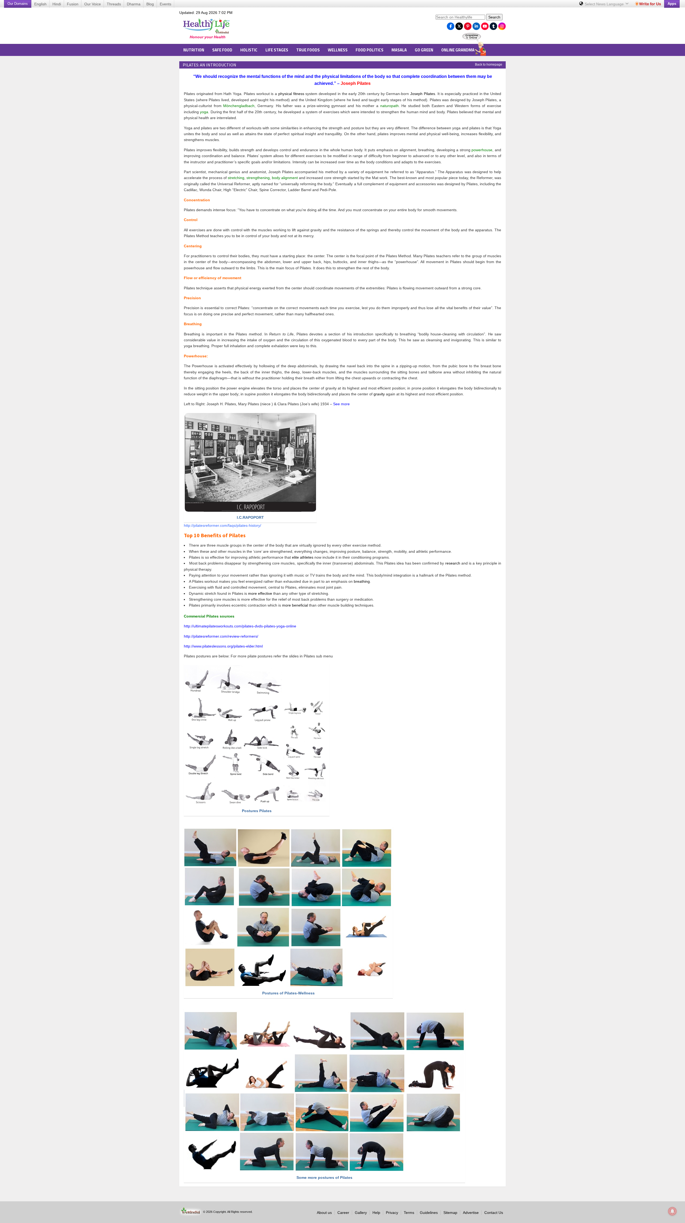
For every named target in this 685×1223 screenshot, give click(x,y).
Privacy (392, 1212)
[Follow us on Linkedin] (476, 25)
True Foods (308, 50)
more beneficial (295, 605)
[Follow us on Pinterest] (467, 25)
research (452, 563)
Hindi (56, 4)
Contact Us (493, 1212)
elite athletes (302, 557)
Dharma (133, 4)
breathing (362, 581)
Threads (114, 4)
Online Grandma (457, 50)
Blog (150, 4)
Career (343, 1212)
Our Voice (92, 4)
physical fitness (291, 94)
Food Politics (369, 50)
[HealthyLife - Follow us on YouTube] (485, 25)
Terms (409, 1212)
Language (605, 4)
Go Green (424, 50)
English (40, 4)
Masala (399, 50)
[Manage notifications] (672, 1211)
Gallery (361, 1212)
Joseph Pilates (422, 94)
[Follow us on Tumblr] (493, 25)
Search (494, 17)
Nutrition (193, 50)
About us (324, 1212)
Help (376, 1212)
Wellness (338, 50)
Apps (672, 4)
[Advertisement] (335, 27)
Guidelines (429, 1212)
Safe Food (222, 50)
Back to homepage (488, 64)
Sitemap (450, 1212)
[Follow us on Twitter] (459, 25)
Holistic (248, 50)
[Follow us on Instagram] (502, 25)
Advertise (471, 1212)
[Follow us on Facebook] (450, 25)
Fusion (72, 4)
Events (165, 4)
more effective (260, 593)
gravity (379, 394)
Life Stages (276, 50)
